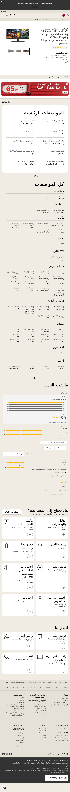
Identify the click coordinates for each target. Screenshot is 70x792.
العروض (65, 700)
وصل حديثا (65, 698)
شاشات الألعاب (44, 19)
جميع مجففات (20, 702)
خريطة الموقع (64, 760)
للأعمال (4, 11)
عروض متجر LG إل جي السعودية (59, 704)
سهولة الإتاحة (40, 763)
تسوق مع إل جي (64, 19)
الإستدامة (21, 742)
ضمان (44, 735)
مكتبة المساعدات (41, 733)
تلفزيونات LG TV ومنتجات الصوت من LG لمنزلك (36, 700)
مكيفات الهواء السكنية (61, 735)
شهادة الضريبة (16, 763)
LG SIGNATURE (18, 729)
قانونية (56, 760)
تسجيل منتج (42, 728)
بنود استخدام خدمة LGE (45, 760)
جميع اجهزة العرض (40, 710)
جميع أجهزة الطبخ (19, 710)
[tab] (65, 77)
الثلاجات (21, 698)
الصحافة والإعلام (19, 740)
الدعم (44, 725)
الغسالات (21, 700)
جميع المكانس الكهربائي (17, 708)
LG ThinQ (20, 746)
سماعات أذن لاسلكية (40, 706)
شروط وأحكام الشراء (28, 763)
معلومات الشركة (19, 735)
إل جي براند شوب (17, 725)
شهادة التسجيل (64, 766)
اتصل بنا (44, 737)
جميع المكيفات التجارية (61, 737)
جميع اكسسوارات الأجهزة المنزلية (14, 713)
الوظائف (21, 738)
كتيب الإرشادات (41, 731)
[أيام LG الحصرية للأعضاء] (35, 89)
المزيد (66, 62)
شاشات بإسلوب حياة (40, 704)
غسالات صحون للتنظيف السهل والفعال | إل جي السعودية (15, 705)
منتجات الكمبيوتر (54, 19)
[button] (14, 15)
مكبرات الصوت (41, 708)
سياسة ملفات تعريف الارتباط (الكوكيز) (57, 763)
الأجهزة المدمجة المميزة (17, 715)
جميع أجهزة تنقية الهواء (61, 740)
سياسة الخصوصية (32, 760)
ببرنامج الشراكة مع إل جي (60, 702)
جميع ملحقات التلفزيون (39, 712)
